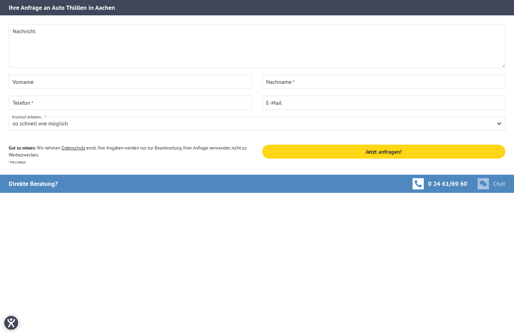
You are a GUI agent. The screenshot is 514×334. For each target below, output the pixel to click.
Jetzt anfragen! (384, 151)
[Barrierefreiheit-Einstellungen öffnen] (11, 323)
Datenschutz (73, 148)
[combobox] (257, 124)
